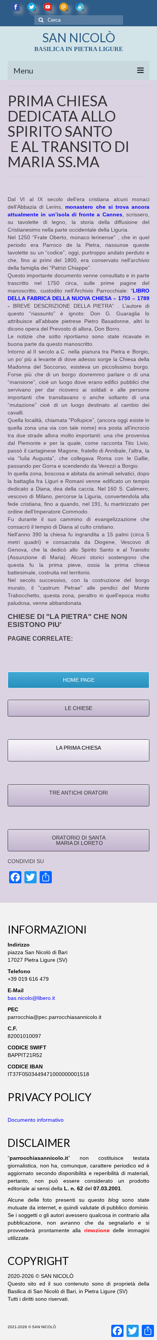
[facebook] (16, 7)
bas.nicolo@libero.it (31, 998)
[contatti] (64, 7)
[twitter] (32, 7)
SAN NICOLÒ (78, 37)
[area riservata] (80, 7)
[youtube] (48, 7)
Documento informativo (36, 1120)
